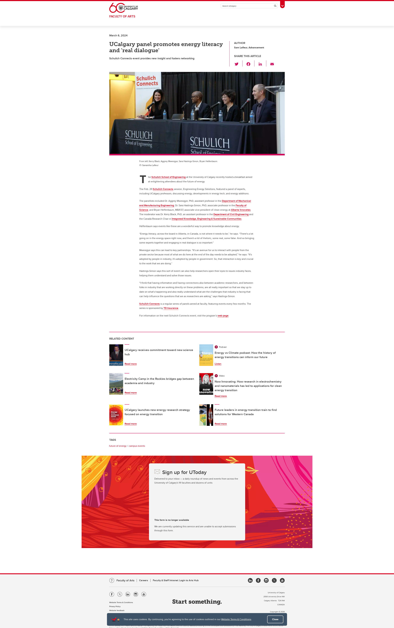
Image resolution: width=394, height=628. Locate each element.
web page (223, 315)
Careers (143, 580)
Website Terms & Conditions (236, 619)
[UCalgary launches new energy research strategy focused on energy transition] (116, 415)
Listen (218, 364)
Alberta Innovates (241, 210)
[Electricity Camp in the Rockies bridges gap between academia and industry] (116, 384)
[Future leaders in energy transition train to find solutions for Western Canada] (206, 415)
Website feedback (116, 610)
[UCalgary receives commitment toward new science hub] (116, 355)
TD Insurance (171, 308)
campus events (137, 446)
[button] (238, 63)
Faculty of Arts (122, 16)
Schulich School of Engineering (168, 177)
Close (275, 619)
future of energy (118, 446)
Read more (131, 364)
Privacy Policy (115, 606)
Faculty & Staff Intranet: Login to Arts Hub (176, 580)
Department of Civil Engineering (231, 214)
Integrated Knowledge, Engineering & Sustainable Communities (206, 219)
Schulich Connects (163, 189)
